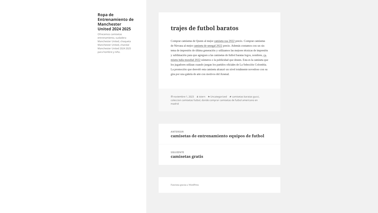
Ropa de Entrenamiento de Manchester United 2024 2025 (116, 22)
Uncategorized (218, 96)
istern (202, 96)
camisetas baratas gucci (245, 96)
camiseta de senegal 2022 (208, 45)
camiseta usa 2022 (224, 40)
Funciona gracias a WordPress (185, 185)
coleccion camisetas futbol (185, 100)
